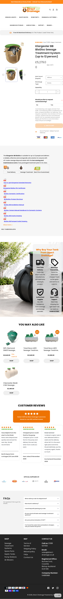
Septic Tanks (10, 554)
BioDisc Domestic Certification (14, 194)
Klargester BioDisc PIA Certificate (14, 188)
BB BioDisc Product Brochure (13, 199)
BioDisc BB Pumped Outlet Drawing (16, 221)
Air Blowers (9, 560)
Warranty (28, 183)
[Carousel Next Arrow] (25, 75)
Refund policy (29, 551)
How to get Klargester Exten (13, 183)
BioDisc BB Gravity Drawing (13, 216)
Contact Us (28, 557)
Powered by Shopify (51, 595)
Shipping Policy (30, 549)
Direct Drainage (38, 595)
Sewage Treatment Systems (9, 545)
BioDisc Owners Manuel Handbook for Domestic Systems (23, 210)
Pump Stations (11, 557)
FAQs (26, 554)
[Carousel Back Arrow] (3, 75)
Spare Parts (9, 551)
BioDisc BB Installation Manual (14, 205)
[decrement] (37, 92)
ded (23, 183)
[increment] (58, 92)
